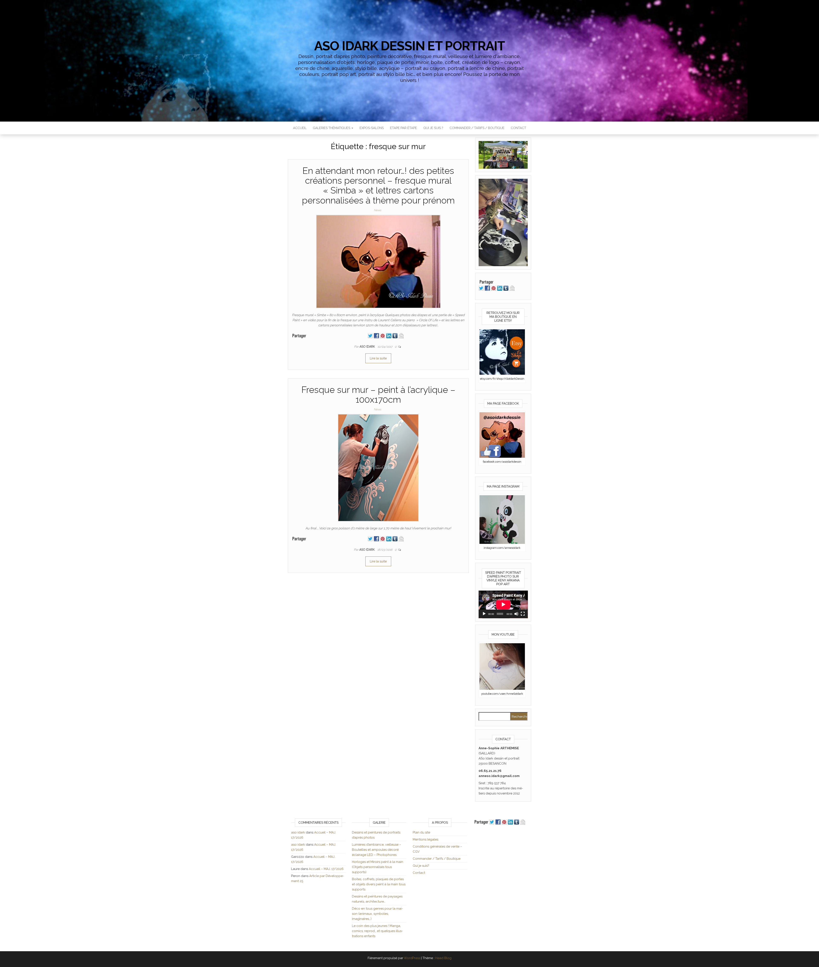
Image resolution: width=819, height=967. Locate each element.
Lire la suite (378, 358)
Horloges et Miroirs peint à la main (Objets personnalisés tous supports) (377, 867)
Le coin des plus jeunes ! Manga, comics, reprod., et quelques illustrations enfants (377, 931)
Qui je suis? (421, 866)
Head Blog (443, 958)
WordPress (412, 958)
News (377, 210)
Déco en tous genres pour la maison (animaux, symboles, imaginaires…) (377, 914)
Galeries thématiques (332, 128)
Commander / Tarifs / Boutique (477, 128)
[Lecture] (484, 614)
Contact (518, 128)
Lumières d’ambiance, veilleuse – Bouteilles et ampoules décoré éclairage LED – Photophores (376, 850)
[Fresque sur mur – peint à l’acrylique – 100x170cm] (378, 467)
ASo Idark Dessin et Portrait (409, 45)
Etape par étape (403, 128)
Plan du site (421, 832)
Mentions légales (425, 839)
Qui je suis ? (433, 128)
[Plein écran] (523, 614)
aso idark (368, 346)
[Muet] (516, 614)
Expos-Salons (372, 128)
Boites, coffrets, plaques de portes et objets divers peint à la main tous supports (378, 884)
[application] (503, 604)
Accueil (299, 128)
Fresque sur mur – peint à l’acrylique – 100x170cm (378, 395)
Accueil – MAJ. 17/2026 (326, 869)
